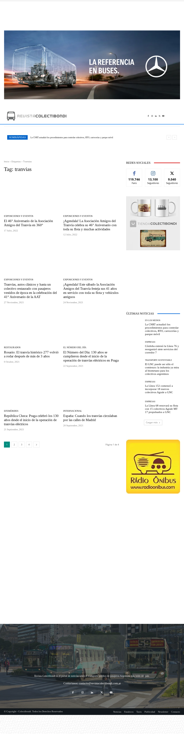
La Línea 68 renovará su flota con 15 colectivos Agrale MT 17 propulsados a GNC (161, 409)
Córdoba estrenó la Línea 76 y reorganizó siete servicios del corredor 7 (60, 137)
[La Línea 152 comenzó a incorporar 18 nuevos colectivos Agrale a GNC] (134, 387)
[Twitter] (159, 116)
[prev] (169, 137)
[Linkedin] (156, 116)
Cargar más (152, 422)
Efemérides (11, 411)
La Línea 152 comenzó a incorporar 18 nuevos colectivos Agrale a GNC (159, 389)
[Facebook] (148, 116)
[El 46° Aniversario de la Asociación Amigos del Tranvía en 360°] (32, 194)
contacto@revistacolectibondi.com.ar (100, 662)
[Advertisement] (92, 14)
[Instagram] (152, 116)
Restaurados (12, 347)
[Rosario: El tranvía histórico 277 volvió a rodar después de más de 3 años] (32, 326)
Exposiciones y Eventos (18, 216)
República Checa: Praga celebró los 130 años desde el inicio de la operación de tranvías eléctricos (31, 420)
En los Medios (152, 320)
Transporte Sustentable (158, 360)
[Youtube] (163, 116)
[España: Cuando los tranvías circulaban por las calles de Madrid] (91, 389)
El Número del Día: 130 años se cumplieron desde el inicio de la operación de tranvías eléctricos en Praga (91, 356)
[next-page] (36, 445)
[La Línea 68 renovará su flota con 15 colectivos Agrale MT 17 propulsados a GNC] (134, 407)
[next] (174, 137)
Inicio (6, 161)
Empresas (150, 342)
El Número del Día (74, 347)
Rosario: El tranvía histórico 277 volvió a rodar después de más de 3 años (31, 354)
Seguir (153, 171)
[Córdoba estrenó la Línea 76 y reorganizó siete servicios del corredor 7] (134, 347)
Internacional (72, 411)
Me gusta (134, 171)
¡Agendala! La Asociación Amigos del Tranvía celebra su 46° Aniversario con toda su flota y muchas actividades (90, 225)
